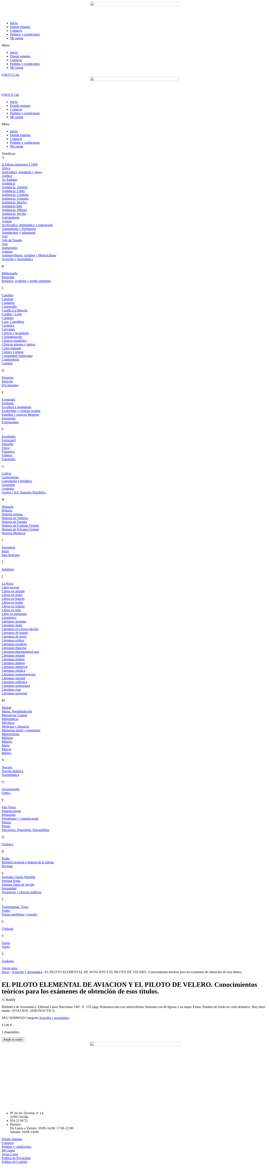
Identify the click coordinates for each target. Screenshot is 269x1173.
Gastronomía (10, 477)
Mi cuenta (16, 38)
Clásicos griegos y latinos (18, 344)
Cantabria (8, 303)
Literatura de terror (14, 636)
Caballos (7, 295)
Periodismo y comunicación (20, 818)
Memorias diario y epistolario (21, 730)
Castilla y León (12, 314)
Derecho (7, 381)
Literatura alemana (14, 621)
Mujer (6, 745)
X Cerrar (7, 1169)
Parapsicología (11, 811)
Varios (6, 943)
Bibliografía (9, 273)
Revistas (7, 866)
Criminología (10, 359)
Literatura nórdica (13, 670)
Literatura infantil (13, 655)
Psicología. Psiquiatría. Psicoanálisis (25, 830)
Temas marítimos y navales (19, 914)
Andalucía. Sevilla (14, 213)
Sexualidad (9, 888)
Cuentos (7, 363)
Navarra (7, 767)
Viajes (6, 947)
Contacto (16, 30)
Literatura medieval (14, 667)
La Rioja (7, 583)
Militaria (7, 738)
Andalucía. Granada (15, 198)
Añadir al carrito (12, 1039)
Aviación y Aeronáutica (17, 259)
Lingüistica (9, 617)
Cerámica (8, 325)
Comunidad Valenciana (17, 356)
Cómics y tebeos (13, 352)
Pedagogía (9, 815)
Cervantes (8, 329)
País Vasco (9, 807)
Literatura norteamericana (19, 674)
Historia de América (15, 518)
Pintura (6, 822)
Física (5, 448)
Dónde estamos (12, 1139)
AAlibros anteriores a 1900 (20, 164)
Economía (8, 399)
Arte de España (12, 240)
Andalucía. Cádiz (13, 191)
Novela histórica (12, 771)
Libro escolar (10, 587)
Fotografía (8, 459)
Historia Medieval (13, 533)
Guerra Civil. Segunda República (24, 492)
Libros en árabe (12, 595)
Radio (6, 858)
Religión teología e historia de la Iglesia (28, 862)
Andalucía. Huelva (14, 202)
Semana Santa (11, 881)
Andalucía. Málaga (14, 210)
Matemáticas (10, 719)
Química (7, 844)
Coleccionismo (11, 348)
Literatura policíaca (14, 682)
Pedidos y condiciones (25, 34)
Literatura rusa (11, 689)
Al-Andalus (9, 179)
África (6, 168)
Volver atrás (9, 968)
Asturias (7, 251)
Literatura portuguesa (16, 685)
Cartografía (9, 306)
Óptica (6, 793)
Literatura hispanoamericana (20, 651)
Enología (8, 403)
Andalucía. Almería (15, 187)
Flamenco (8, 451)
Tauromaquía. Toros (15, 907)
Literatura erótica (13, 640)
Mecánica (8, 722)
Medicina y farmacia (15, 726)
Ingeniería (8, 547)
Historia (7, 510)
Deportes (8, 377)
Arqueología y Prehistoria (19, 229)
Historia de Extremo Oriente (20, 525)
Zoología (8, 961)
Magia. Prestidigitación (17, 711)
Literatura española (14, 644)
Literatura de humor (15, 633)
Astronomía (9, 247)
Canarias (7, 299)
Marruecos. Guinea (14, 715)
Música (6, 753)
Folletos (7, 455)
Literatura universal (14, 693)
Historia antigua (12, 514)
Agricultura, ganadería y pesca (22, 172)
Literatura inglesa (13, 659)
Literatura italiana (13, 663)
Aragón (7, 221)
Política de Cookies (14, 1162)
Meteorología (10, 734)
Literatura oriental (13, 678)
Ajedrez (7, 176)
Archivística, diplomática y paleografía (27, 225)
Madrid (6, 707)
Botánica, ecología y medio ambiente (26, 281)
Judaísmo (8, 569)
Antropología (10, 217)
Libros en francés (13, 598)
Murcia (6, 749)
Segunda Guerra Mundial (18, 877)
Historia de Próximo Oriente (20, 529)
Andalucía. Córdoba (15, 195)
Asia (5, 244)
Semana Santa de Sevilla (18, 884)
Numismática (10, 775)
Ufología (7, 928)
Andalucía (8, 183)
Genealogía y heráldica (17, 481)
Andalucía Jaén (12, 206)
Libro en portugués (14, 614)
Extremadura (10, 422)
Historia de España (14, 522)
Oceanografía (11, 789)
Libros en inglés (12, 602)
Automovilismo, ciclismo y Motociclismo (29, 255)
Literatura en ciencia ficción (20, 629)
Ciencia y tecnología (15, 333)
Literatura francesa (14, 648)
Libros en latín (11, 610)
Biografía (8, 277)
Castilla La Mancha (15, 310)
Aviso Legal (10, 1154)
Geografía (8, 485)
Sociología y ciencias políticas (21, 892)
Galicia (6, 473)
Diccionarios (10, 385)
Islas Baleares (11, 555)
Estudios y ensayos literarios (20, 414)
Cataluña (7, 318)
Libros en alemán (13, 591)
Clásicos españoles (14, 340)
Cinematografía (12, 337)
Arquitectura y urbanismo (19, 232)
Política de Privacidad (16, 1158)
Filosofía (7, 444)
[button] (134, 45)
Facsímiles (9, 436)
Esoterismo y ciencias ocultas (21, 411)
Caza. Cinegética (13, 321)
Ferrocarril (9, 440)
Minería (7, 741)
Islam (5, 551)
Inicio (14, 23)
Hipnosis (7, 506)
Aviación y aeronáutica (27, 972)
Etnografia (9, 418)
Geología (8, 488)
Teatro (6, 910)
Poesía (6, 826)
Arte (5, 236)
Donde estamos (20, 27)
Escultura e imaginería (16, 407)
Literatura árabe (12, 625)
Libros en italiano (13, 606)
